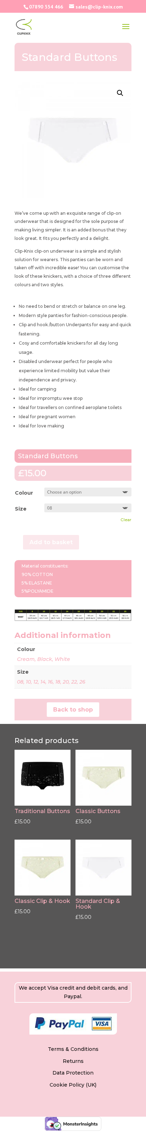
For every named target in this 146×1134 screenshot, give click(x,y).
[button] (120, 93)
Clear (125, 519)
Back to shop (73, 709)
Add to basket (51, 542)
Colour (24, 493)
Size (21, 509)
